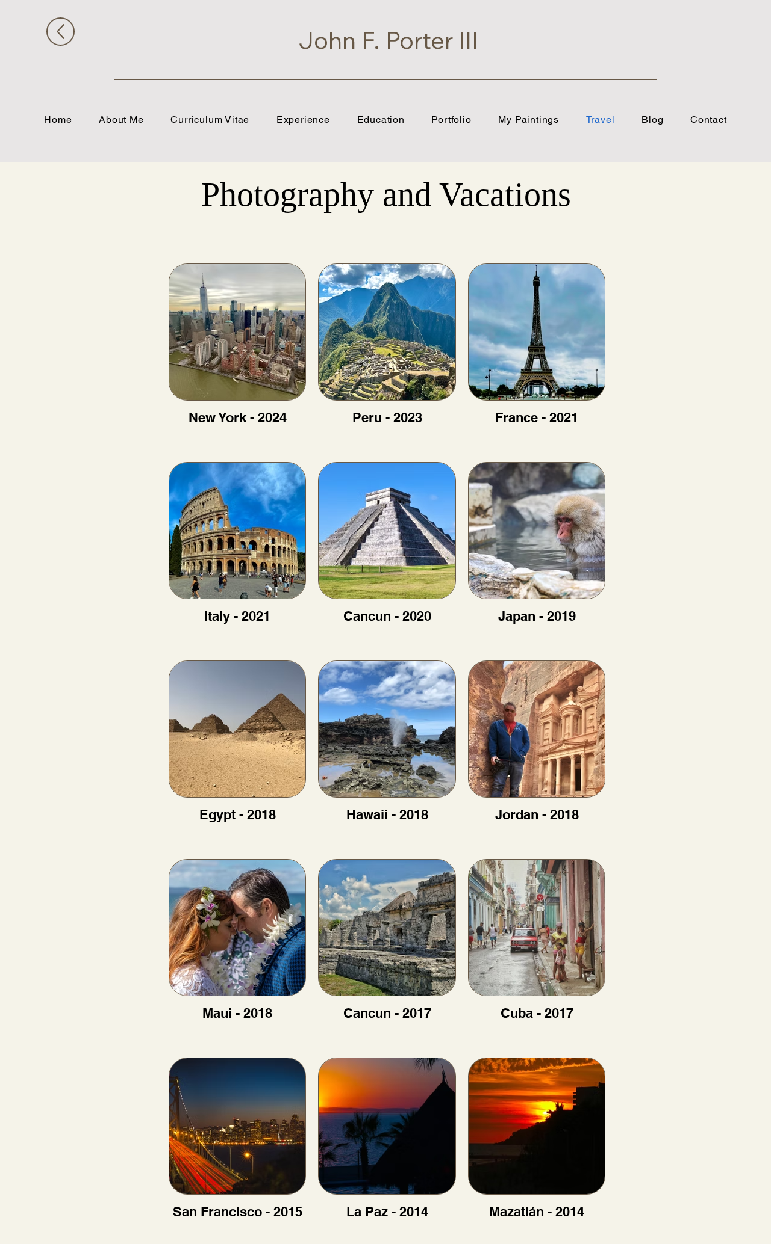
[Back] (60, 31)
